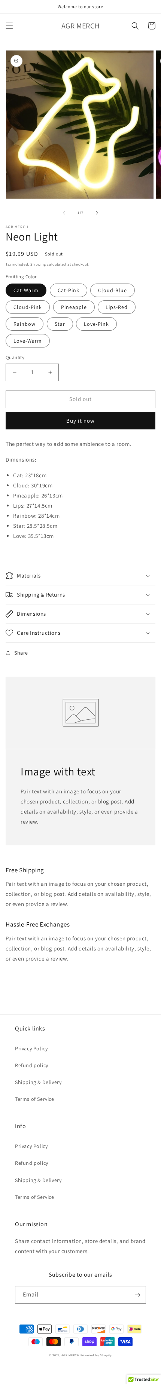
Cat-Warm (26, 290)
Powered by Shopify (96, 1355)
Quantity (15, 357)
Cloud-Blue (112, 290)
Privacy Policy (31, 1048)
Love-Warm (27, 340)
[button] (9, 26)
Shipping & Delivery (38, 1082)
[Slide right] (97, 213)
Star (60, 324)
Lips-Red (117, 307)
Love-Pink (96, 324)
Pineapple (74, 307)
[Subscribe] (137, 1295)
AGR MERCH (70, 1355)
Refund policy (31, 1065)
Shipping (38, 264)
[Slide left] (64, 213)
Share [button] (21, 652)
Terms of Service (34, 1099)
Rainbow (24, 324)
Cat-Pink (68, 290)
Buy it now (80, 420)
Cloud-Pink (27, 307)
